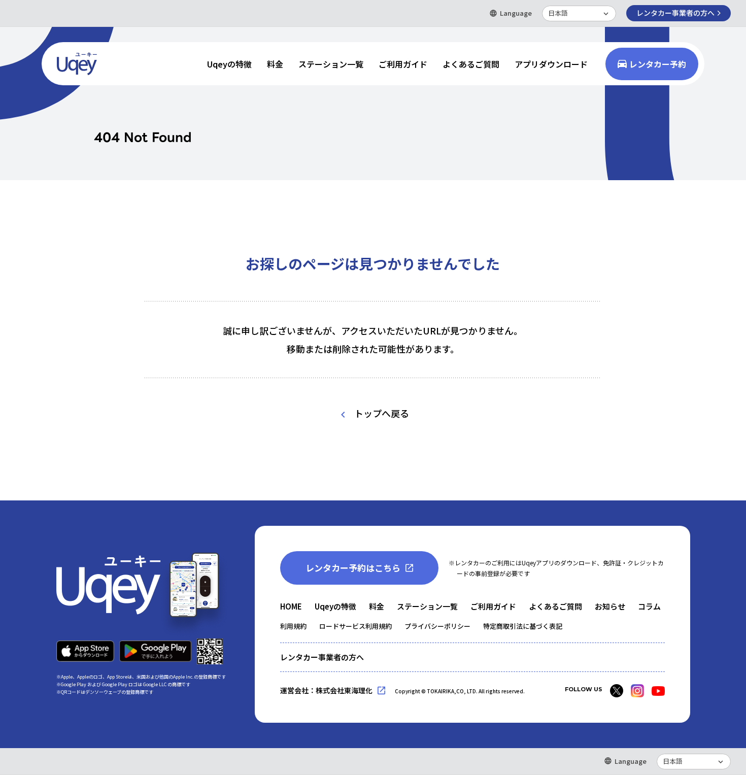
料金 (275, 64)
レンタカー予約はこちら (353, 567)
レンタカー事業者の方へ (675, 13)
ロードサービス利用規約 (355, 626)
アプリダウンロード (551, 64)
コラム (649, 606)
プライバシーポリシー (437, 626)
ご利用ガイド (403, 64)
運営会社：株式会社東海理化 (326, 690)
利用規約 (293, 626)
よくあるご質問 (471, 64)
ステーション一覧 (330, 64)
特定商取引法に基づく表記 (522, 626)
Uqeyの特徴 (229, 64)
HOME (291, 606)
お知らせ (610, 606)
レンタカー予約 (657, 64)
